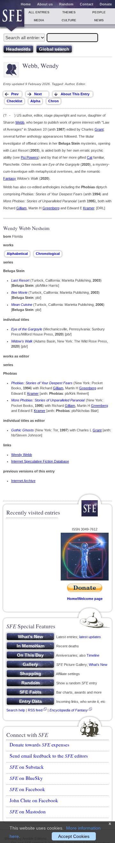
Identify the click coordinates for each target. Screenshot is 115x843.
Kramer (88, 208)
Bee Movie (19, 292)
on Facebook (27, 789)
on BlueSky (26, 778)
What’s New (98, 664)
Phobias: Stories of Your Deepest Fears (42, 383)
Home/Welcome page (85, 599)
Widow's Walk (22, 341)
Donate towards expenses (39, 744)
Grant (99, 129)
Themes (69, 12)
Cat (89, 157)
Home (26, 4)
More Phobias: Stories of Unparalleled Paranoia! (48, 400)
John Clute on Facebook (34, 800)
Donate (106, 4)
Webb (19, 122)
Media (39, 20)
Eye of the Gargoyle (26, 329)
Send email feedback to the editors (49, 756)
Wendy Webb (21, 455)
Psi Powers (29, 157)
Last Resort (20, 280)
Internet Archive (23, 481)
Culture (69, 20)
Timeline (93, 655)
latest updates (90, 637)
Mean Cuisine (21, 304)
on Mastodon (28, 811)
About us (45, 4)
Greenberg (50, 208)
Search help (15, 710)
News (99, 20)
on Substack (27, 767)
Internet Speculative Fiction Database (40, 461)
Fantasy (9, 178)
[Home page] (12, 17)
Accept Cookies (73, 836)
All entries (39, 12)
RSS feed (35, 710)
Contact (86, 4)
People (99, 12)
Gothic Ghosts (22, 430)
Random (66, 4)
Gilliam (21, 208)
